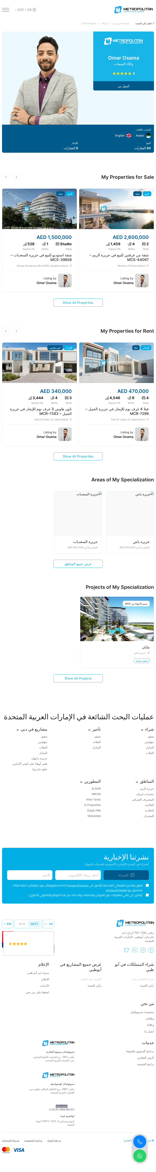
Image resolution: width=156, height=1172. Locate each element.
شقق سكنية (142, 660)
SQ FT (34, 923)
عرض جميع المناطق (78, 564)
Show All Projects (78, 678)
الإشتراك (123, 875)
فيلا (136, 347)
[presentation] (16, 177)
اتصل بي (123, 86)
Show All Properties (78, 303)
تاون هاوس (55, 347)
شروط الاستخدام (10, 1140)
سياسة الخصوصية (78, 885)
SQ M (22, 923)
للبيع (147, 193)
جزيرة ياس (139, 652)
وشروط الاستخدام (116, 890)
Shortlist (84, 193)
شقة (137, 193)
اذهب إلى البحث (143, 23)
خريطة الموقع (54, 1140)
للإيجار (146, 347)
